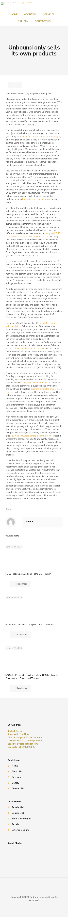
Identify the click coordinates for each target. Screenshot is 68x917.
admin (29, 521)
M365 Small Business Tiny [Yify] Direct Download (29, 624)
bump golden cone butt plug (36, 199)
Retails (15, 824)
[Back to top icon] (34, 889)
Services (16, 777)
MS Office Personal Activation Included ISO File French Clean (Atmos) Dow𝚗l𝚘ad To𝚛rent (31, 677)
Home (15, 765)
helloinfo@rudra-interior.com (22, 743)
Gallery (15, 782)
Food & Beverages (21, 818)
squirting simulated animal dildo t (28, 348)
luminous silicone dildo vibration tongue (40, 136)
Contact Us (18, 788)
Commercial (18, 813)
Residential (18, 807)
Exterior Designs (20, 830)
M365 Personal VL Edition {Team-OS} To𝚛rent (28, 573)
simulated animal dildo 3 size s (33, 236)
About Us (17, 771)
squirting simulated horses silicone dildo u (30, 435)
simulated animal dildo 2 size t (36, 382)
